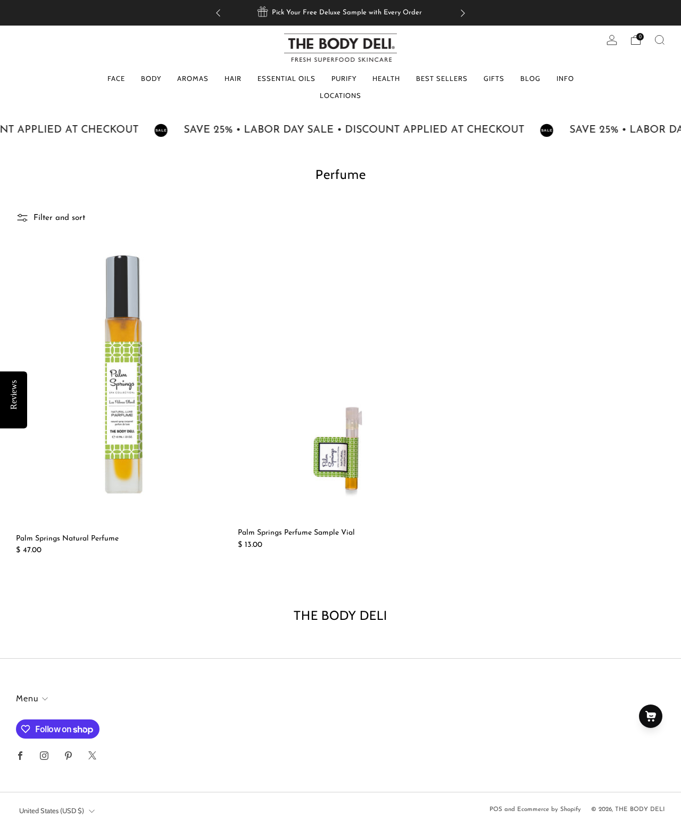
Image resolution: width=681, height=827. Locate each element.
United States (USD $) (51, 810)
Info (565, 78)
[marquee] (340, 130)
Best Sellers (442, 78)
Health (386, 78)
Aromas (193, 78)
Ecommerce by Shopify (549, 809)
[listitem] (340, 13)
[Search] (659, 40)
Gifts (494, 78)
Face (116, 78)
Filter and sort (59, 218)
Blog (530, 78)
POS (495, 809)
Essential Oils (286, 78)
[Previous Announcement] (218, 13)
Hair (233, 78)
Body (151, 78)
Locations (340, 95)
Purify (343, 78)
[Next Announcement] (463, 13)
